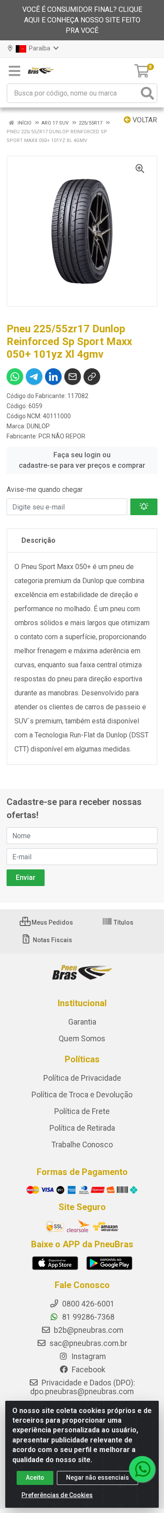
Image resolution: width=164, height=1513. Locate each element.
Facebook (87, 1369)
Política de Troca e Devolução (82, 1094)
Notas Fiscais (51, 939)
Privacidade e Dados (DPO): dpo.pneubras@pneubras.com (82, 1387)
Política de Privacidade (82, 1078)
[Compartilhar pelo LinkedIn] (53, 376)
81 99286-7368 (87, 1317)
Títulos (122, 922)
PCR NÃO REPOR (61, 436)
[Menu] (14, 71)
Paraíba (39, 48)
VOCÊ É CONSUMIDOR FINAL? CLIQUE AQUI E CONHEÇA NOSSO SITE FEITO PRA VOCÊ (82, 20)
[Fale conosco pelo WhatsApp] (142, 1469)
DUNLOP (38, 426)
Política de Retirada (82, 1128)
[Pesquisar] (147, 93)
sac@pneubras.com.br (87, 1343)
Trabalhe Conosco (82, 1144)
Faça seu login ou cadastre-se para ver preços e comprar (82, 460)
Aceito (35, 1477)
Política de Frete (82, 1111)
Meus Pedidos (51, 922)
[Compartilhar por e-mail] (72, 376)
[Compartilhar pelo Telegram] (34, 376)
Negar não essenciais (97, 1477)
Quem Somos (82, 1038)
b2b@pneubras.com (87, 1330)
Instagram (88, 1356)
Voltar (144, 120)
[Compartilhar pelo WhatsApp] (15, 376)
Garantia (82, 1022)
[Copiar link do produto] (92, 376)
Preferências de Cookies (57, 1495)
